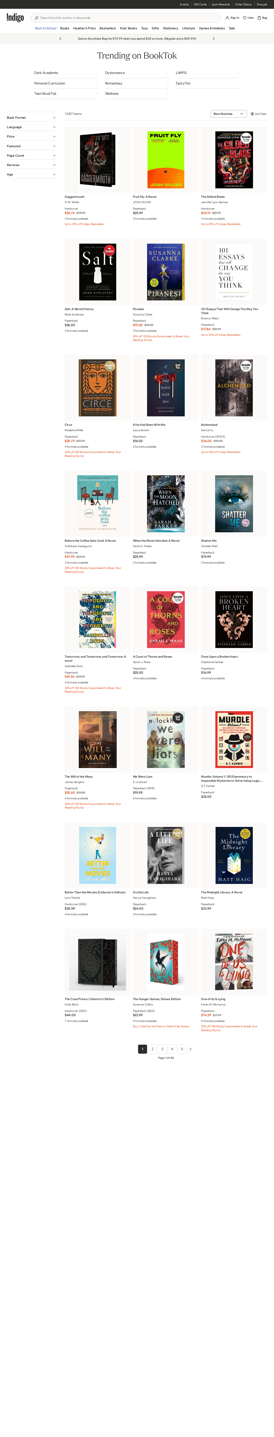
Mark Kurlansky (74, 314)
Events (184, 4)
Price (11, 136)
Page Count (15, 155)
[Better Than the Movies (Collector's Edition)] (97, 855)
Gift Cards (200, 4)
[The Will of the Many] (97, 739)
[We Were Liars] (165, 739)
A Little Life (141, 892)
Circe (68, 425)
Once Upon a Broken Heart (219, 656)
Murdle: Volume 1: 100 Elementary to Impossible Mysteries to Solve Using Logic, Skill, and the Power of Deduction (230, 779)
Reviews (13, 165)
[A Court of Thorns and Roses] (165, 619)
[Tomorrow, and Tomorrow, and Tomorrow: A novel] (97, 619)
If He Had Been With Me (149, 425)
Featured (14, 146)
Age (10, 174)
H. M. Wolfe (72, 202)
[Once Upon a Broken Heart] (234, 619)
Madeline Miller (74, 430)
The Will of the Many (78, 776)
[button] (45, 30)
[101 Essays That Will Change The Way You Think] (234, 272)
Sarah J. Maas (141, 662)
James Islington (75, 782)
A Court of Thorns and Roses (152, 656)
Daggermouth (74, 197)
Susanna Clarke (142, 314)
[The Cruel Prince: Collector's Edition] (97, 962)
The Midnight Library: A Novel (221, 892)
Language (14, 127)
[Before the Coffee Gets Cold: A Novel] (97, 503)
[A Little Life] (165, 855)
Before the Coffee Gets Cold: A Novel (90, 541)
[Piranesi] (165, 272)
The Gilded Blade (213, 197)
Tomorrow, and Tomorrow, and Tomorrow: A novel (95, 659)
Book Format (16, 118)
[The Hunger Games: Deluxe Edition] (165, 962)
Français (262, 4)
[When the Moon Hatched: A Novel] (165, 503)
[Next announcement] (213, 38)
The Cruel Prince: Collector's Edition (90, 999)
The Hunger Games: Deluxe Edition (157, 999)
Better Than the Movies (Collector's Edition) (95, 892)
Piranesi (138, 309)
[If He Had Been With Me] (165, 387)
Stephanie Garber (212, 662)
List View (261, 114)
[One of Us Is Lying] (234, 962)
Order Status (243, 4)
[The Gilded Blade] (234, 159)
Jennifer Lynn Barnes (214, 202)
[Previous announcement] (60, 38)
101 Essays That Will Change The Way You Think (229, 311)
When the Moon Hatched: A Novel (156, 541)
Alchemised (209, 425)
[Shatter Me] (234, 503)
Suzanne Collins (143, 1004)
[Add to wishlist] (126, 188)
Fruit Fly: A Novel (144, 197)
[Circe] (97, 387)
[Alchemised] (234, 387)
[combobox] (128, 18)
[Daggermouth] (97, 159)
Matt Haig (207, 897)
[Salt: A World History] (97, 272)
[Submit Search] (36, 18)
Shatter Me (208, 541)
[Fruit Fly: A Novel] (165, 159)
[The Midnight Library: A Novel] (234, 855)
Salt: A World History (79, 309)
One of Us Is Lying (213, 999)
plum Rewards (221, 4)
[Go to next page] (190, 1049)
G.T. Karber (208, 786)
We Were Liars (142, 776)
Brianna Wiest (209, 318)
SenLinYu (207, 430)
